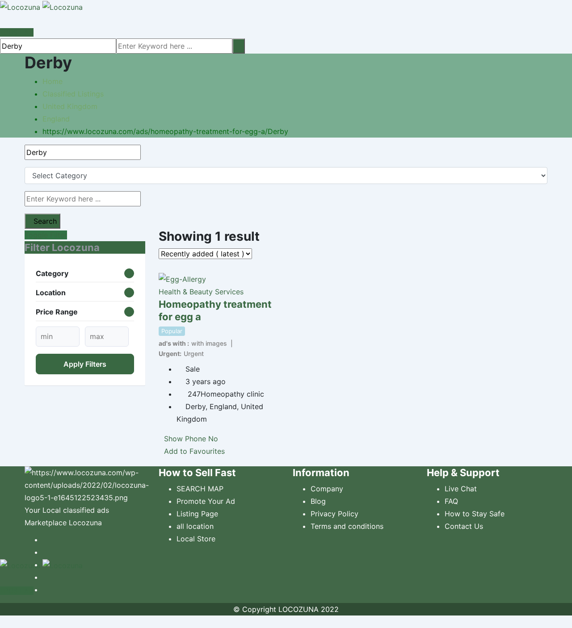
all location (195, 526)
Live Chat (461, 488)
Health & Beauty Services (201, 291)
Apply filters (84, 364)
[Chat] (2, 19)
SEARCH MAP (200, 488)
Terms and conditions (347, 526)
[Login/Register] (10, 19)
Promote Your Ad (206, 501)
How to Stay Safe (475, 513)
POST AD (19, 32)
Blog (318, 501)
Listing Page (197, 513)
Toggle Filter (46, 234)
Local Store (196, 538)
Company (327, 488)
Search (45, 221)
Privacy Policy (334, 513)
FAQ (451, 501)
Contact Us (464, 526)
